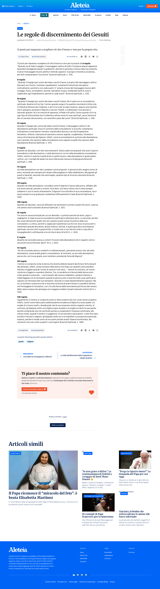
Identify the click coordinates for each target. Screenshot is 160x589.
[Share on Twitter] (89, 56)
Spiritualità (87, 15)
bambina (124, 493)
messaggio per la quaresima (93, 496)
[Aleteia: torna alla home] (80, 5)
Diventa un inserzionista (87, 582)
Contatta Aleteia (102, 582)
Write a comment (58, 425)
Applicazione (108, 555)
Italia (116, 15)
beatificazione (15, 453)
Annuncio (107, 558)
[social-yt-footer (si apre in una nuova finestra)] (74, 575)
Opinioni (56, 15)
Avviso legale (73, 582)
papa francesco (126, 453)
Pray (43, 15)
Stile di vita (75, 15)
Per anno (132, 552)
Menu (34, 15)
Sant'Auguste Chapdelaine (88, 10)
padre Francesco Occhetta (46, 40)
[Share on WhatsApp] (97, 56)
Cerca (30, 6)
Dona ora (151, 6)
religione (26, 23)
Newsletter (108, 552)
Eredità (108, 15)
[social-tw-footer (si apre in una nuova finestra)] (82, 575)
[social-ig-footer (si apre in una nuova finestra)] (86, 575)
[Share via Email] (93, 56)
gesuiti (21, 342)
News (65, 15)
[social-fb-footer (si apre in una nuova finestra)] (78, 575)
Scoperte (98, 15)
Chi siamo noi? (62, 582)
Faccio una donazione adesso (33, 389)
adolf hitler (88, 453)
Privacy (112, 582)
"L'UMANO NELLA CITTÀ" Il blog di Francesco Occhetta (76, 40)
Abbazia (125, 15)
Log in (65, 417)
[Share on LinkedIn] (85, 56)
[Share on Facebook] (82, 56)
